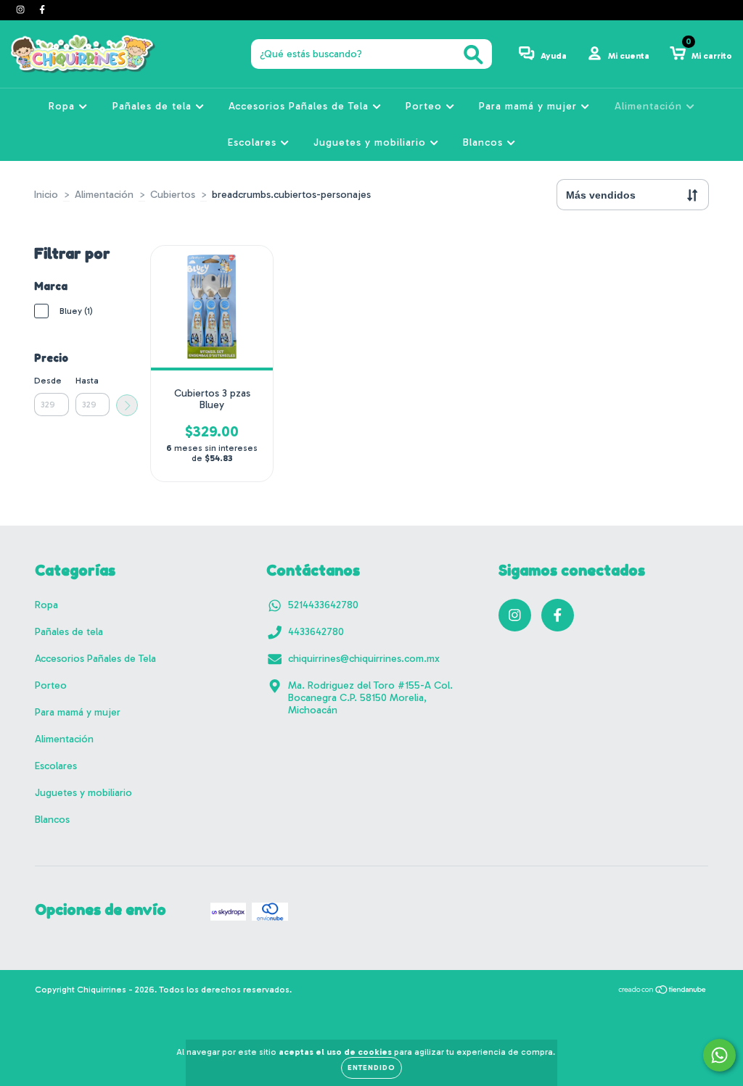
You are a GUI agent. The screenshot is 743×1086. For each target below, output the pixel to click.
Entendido (371, 1068)
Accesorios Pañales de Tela (300, 106)
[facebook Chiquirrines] (42, 10)
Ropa (63, 106)
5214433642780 (323, 605)
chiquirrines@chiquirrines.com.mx (364, 658)
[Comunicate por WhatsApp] (719, 1055)
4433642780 (316, 632)
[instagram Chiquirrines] (22, 10)
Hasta (87, 381)
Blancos (484, 142)
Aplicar (127, 405)
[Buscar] (473, 55)
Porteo (426, 106)
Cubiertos (172, 194)
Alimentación (650, 106)
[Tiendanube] (662, 991)
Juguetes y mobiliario (371, 142)
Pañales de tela (153, 106)
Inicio (46, 194)
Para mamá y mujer (529, 106)
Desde (48, 381)
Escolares (254, 142)
